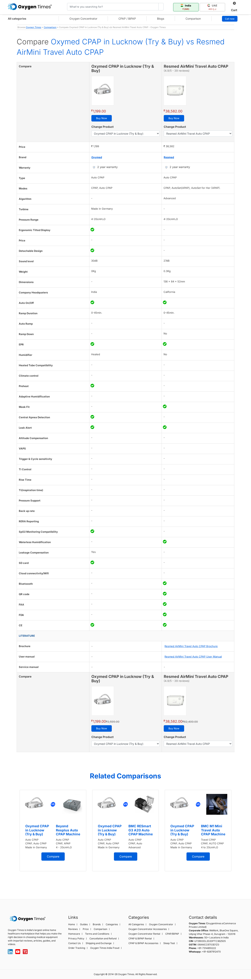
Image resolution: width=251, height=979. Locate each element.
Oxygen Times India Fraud (104, 948)
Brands (97, 924)
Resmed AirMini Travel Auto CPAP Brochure (191, 646)
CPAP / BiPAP (127, 18)
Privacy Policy (76, 939)
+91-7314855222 (206, 948)
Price (86, 929)
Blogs (160, 18)
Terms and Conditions (97, 934)
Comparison (193, 18)
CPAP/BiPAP (172, 934)
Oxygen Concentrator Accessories (147, 929)
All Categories (136, 924)
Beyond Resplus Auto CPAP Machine (68, 830)
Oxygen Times (33, 27)
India (187, 7)
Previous (13, 838)
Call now (230, 18)
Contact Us (74, 943)
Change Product (102, 126)
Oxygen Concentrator (83, 18)
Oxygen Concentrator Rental (144, 934)
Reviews (73, 929)
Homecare (74, 934)
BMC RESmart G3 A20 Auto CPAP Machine (140, 830)
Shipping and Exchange (99, 943)
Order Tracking (76, 948)
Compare (53, 856)
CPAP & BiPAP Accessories (143, 943)
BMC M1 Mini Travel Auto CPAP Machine (213, 830)
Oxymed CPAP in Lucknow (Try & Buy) (37, 830)
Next (238, 838)
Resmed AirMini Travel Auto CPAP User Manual (193, 656)
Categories (112, 924)
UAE (212, 7)
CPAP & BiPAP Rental (140, 939)
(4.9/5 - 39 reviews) (176, 70)
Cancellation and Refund (102, 939)
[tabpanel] (53, 830)
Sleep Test (169, 943)
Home (71, 924)
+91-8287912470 (211, 951)
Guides (84, 924)
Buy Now (101, 118)
